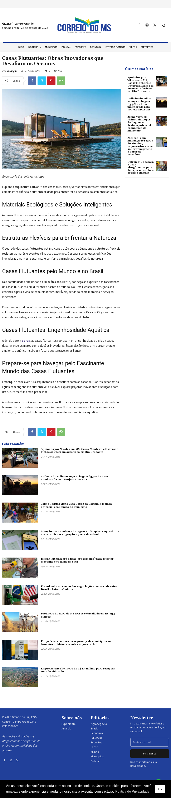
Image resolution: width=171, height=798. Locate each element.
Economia (97, 733)
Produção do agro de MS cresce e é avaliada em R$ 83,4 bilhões (78, 615)
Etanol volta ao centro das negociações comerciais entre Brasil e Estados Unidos (79, 588)
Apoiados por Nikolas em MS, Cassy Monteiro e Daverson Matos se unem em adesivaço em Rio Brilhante (79, 451)
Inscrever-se (149, 753)
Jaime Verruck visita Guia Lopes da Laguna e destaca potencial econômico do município (76, 505)
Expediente (69, 724)
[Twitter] (154, 25)
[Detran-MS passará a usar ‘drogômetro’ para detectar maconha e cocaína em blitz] (20, 568)
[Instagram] (147, 25)
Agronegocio (99, 724)
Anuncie (66, 728)
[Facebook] (139, 25)
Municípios (97, 756)
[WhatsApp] (61, 80)
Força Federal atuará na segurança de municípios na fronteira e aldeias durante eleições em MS (76, 643)
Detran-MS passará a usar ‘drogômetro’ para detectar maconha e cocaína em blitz (77, 560)
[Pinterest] (51, 80)
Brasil (94, 728)
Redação (12, 71)
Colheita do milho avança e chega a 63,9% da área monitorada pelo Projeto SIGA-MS (74, 478)
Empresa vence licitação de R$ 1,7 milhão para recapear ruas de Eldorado (78, 670)
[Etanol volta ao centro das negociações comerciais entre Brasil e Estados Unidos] (20, 595)
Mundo (95, 752)
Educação (97, 738)
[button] (163, 25)
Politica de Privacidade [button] (132, 791)
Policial (95, 761)
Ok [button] (160, 789)
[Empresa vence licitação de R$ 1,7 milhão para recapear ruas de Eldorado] (20, 677)
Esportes (96, 742)
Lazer (94, 747)
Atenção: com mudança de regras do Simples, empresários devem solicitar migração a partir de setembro (80, 533)
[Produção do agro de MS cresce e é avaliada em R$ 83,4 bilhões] (20, 622)
